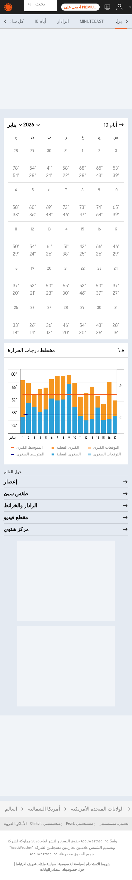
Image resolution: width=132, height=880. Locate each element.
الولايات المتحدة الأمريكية (97, 809)
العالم (11, 809)
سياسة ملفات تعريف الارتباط (35, 864)
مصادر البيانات (50, 869)
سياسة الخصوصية (71, 864)
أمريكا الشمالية (44, 809)
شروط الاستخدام (97, 864)
